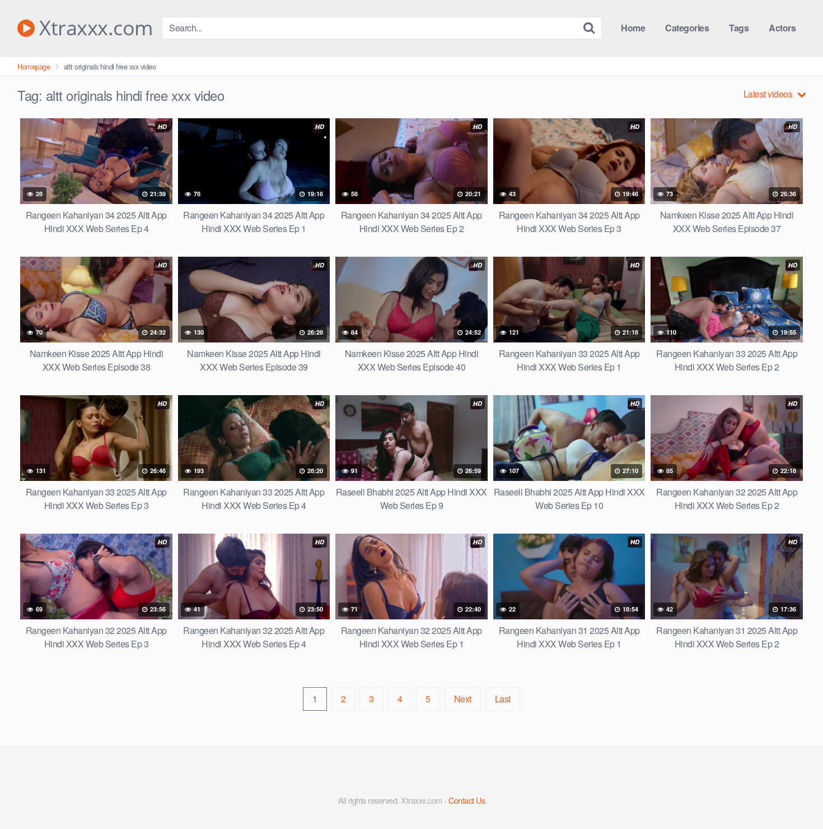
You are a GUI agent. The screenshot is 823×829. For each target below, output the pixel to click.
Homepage (33, 66)
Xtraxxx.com (94, 28)
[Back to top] (792, 793)
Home (633, 27)
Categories (687, 27)
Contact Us (466, 800)
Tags (739, 27)
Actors (782, 27)
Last (503, 698)
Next (462, 698)
